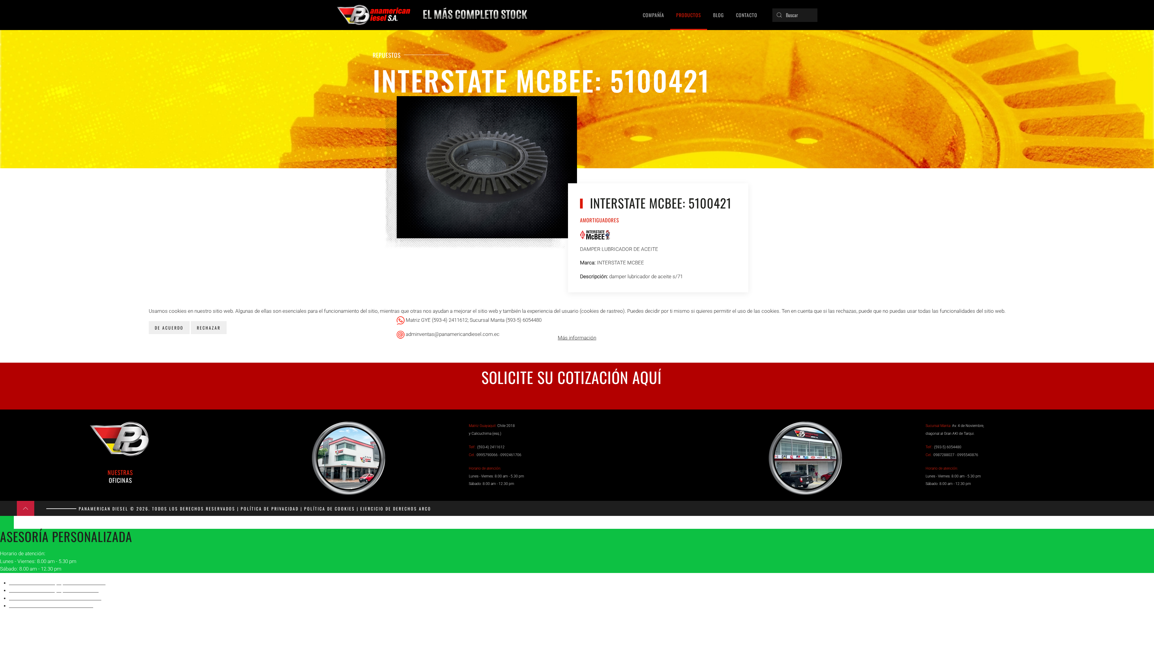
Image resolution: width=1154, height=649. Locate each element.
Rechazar (209, 327)
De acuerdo (169, 327)
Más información (577, 338)
